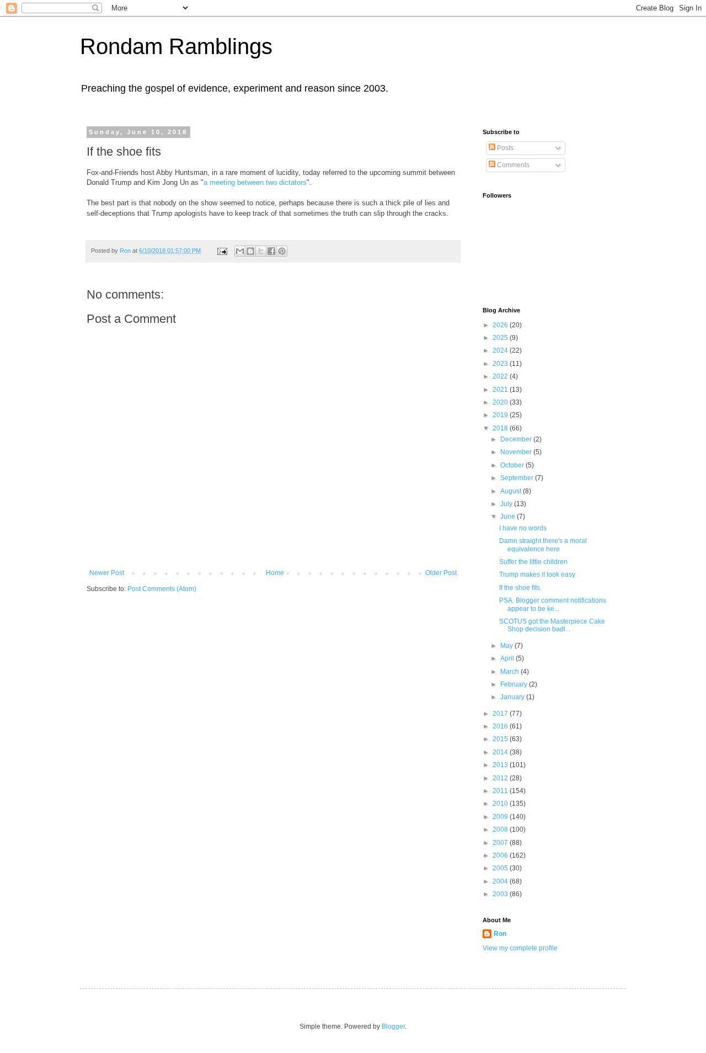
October (513, 465)
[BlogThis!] (250, 251)
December (516, 439)
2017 (501, 713)
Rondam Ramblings (176, 46)
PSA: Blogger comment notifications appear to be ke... (552, 604)
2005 (501, 868)
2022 (501, 376)
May (507, 646)
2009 (501, 817)
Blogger (393, 1026)
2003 (501, 894)
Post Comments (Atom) (161, 589)
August (511, 491)
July (507, 504)
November (516, 452)
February (514, 684)
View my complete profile (520, 948)
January (513, 697)
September (517, 478)
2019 (501, 415)
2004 (501, 881)
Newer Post (106, 573)
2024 (501, 350)
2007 (501, 843)
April (508, 658)
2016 (501, 726)
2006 (501, 855)
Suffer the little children (533, 562)
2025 (501, 338)
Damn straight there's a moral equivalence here (543, 544)
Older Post (441, 573)
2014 (501, 752)
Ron (500, 934)
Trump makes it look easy (537, 574)
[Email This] (239, 251)
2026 (501, 325)
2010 (501, 803)
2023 (501, 364)
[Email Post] (222, 250)
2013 (501, 765)
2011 (501, 791)
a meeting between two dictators (255, 182)
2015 (501, 739)
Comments (512, 165)
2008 (501, 829)
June (508, 516)
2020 (501, 402)
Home (275, 573)
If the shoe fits (519, 588)
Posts (504, 148)
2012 (501, 778)
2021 (501, 389)
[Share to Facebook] (271, 251)
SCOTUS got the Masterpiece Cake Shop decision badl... (552, 625)
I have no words (523, 528)
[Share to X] (260, 251)
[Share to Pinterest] (281, 251)
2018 (501, 428)
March (510, 672)
